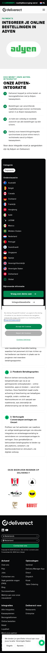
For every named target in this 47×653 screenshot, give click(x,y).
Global (11, 279)
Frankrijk (11, 204)
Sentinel (29, 565)
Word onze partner (9, 633)
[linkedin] (2, 530)
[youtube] (6, 530)
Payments (9, 170)
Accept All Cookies (23, 327)
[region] (23, 326)
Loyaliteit (5, 629)
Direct (28, 572)
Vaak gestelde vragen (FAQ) (10, 582)
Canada (11, 193)
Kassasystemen (7, 613)
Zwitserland (13, 274)
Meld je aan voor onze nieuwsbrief (10, 596)
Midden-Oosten (14, 231)
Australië (12, 183)
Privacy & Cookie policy (12, 320)
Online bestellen (8, 621)
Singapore (12, 252)
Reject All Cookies (23, 333)
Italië (10, 215)
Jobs (3, 572)
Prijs (3, 569)
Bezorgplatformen (9, 617)
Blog (3, 587)
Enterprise (30, 613)
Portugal (11, 242)
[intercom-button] (42, 643)
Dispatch (29, 576)
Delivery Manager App (35, 569)
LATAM (11, 220)
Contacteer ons (7, 576)
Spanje (11, 258)
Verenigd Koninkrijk (16, 263)
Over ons (5, 565)
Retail (3, 625)
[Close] (42, 637)
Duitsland (12, 199)
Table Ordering (32, 584)
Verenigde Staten (15, 268)
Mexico (11, 225)
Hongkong (12, 209)
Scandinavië (13, 247)
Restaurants (31, 609)
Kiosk (28, 580)
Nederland (12, 236)
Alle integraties (7, 609)
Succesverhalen (8, 591)
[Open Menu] (44, 10)
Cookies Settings (24, 340)
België (11, 188)
